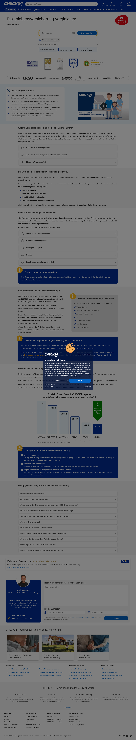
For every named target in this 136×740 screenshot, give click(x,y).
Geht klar (80, 381)
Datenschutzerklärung (51, 384)
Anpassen (56, 381)
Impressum (88, 386)
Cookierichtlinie (49, 386)
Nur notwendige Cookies (84, 354)
